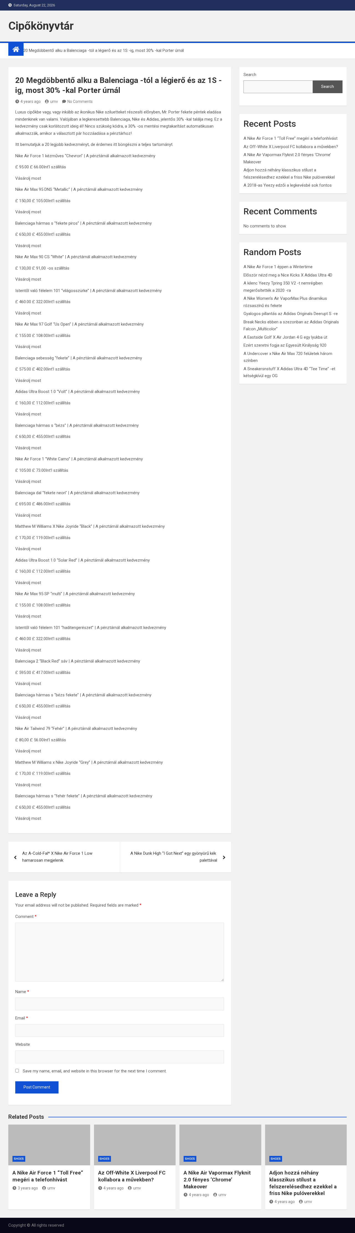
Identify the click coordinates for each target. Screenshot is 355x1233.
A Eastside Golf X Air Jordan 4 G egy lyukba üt (285, 337)
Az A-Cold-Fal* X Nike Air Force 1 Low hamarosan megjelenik (57, 857)
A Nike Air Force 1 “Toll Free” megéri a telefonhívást (291, 138)
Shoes (19, 1159)
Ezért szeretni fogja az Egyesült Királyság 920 (285, 345)
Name (22, 991)
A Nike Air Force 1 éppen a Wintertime (278, 266)
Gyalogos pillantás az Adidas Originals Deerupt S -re (291, 313)
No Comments (80, 101)
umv (54, 101)
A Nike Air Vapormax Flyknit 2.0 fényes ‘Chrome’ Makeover (217, 1179)
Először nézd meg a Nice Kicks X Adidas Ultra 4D (288, 275)
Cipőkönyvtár (41, 25)
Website (22, 1044)
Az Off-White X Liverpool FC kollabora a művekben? (291, 146)
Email (21, 1018)
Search (250, 74)
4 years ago (31, 101)
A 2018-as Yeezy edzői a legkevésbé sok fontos (288, 185)
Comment (26, 916)
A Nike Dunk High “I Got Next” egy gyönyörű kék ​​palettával (173, 857)
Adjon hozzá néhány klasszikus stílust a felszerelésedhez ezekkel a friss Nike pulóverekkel (303, 1182)
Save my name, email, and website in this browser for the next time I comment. (95, 1071)
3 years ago (28, 1188)
